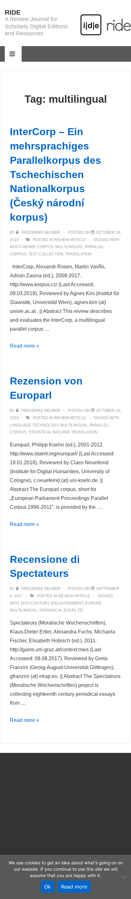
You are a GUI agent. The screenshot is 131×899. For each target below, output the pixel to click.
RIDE (13, 12)
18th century (34, 603)
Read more (74, 886)
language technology (34, 425)
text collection (45, 254)
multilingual (69, 247)
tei (80, 610)
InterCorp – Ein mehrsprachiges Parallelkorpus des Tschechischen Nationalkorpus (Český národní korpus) (55, 174)
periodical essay (57, 610)
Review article (70, 240)
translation (78, 254)
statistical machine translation (63, 432)
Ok (47, 886)
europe (93, 603)
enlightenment (67, 603)
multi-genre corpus (31, 247)
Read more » (24, 346)
